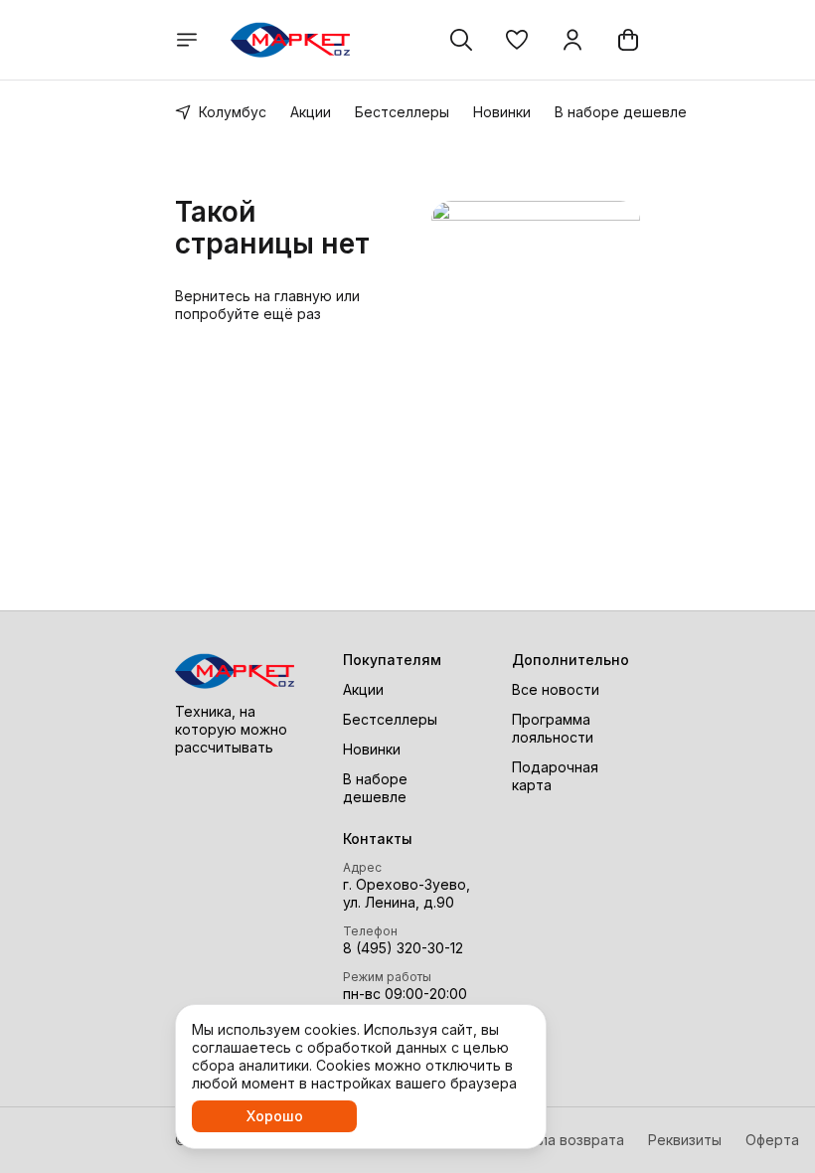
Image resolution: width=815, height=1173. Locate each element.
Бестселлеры (402, 111)
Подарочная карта (555, 775)
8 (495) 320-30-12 (403, 947)
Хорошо (274, 1115)
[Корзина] (628, 40)
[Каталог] (187, 40)
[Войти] (572, 40)
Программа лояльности (552, 728)
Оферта (772, 1139)
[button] (517, 40)
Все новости (555, 689)
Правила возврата (560, 1139)
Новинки (502, 111)
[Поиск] (461, 40)
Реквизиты (685, 1139)
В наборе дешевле (621, 111)
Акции (310, 111)
